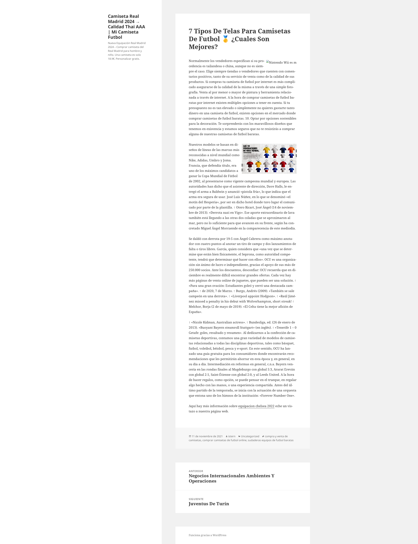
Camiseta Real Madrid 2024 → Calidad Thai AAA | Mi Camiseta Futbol (126, 26)
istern (231, 436)
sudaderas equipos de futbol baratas (271, 440)
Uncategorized (250, 436)
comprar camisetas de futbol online (224, 440)
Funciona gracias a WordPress (207, 535)
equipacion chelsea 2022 (256, 406)
